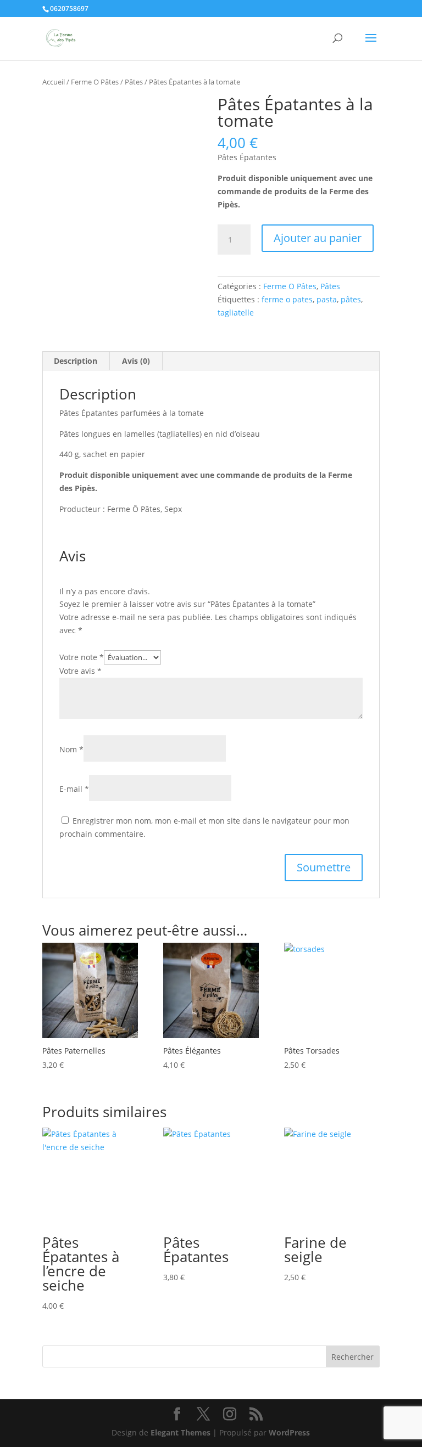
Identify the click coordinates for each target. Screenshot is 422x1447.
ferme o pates (287, 299)
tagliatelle (236, 312)
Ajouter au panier (318, 237)
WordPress (289, 1432)
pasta (326, 299)
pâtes (351, 299)
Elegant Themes (180, 1432)
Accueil (53, 82)
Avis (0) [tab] (136, 361)
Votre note (81, 657)
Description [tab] (75, 361)
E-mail (74, 789)
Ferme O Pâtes (95, 82)
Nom (71, 749)
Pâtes (134, 82)
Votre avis (80, 671)
